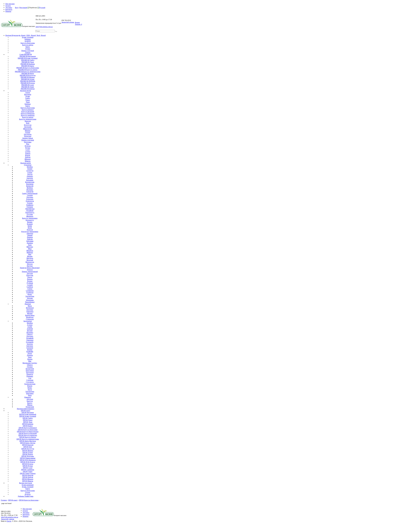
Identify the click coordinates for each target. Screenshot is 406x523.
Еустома (30, 214)
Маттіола (30, 258)
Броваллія (29, 186)
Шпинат (28, 159)
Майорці (30, 252)
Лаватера (30, 233)
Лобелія (30, 239)
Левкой (29, 235)
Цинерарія (30, 300)
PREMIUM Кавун (27, 66)
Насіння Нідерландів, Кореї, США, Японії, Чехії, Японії (25, 35)
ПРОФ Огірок (28, 452)
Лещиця (30, 237)
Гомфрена (29, 205)
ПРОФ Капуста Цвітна (27, 437)
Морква (27, 131)
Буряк (28, 96)
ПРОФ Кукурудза (27, 449)
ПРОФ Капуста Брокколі (28, 428)
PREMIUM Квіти (27, 73)
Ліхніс (29, 353)
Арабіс (29, 327)
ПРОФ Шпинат (27, 479)
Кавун (27, 106)
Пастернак (28, 134)
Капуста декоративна (29, 218)
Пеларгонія (30, 369)
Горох (28, 100)
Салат (28, 150)
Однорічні (27, 165)
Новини (8, 11)
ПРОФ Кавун (28, 426)
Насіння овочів (25, 91)
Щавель (27, 161)
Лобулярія (29, 241)
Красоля (30, 230)
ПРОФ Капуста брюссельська (27, 431)
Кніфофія (29, 351)
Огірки (27, 49)
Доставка (8, 7)
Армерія (30, 329)
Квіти (28, 47)
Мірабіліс (29, 251)
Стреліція (29, 380)
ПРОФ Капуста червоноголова (27, 439)
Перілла (30, 270)
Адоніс (29, 172)
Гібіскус (30, 334)
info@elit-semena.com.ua (44, 27)
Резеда (29, 277)
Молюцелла (29, 262)
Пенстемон (30, 370)
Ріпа (27, 144)
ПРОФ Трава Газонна (28, 473)
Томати (27, 52)
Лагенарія (27, 127)
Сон (29, 378)
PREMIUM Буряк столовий (28, 58)
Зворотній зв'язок (68, 22)
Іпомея (29, 169)
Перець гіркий (27, 138)
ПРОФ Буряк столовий (27, 416)
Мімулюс (30, 247)
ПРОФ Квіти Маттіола (27, 441)
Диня (28, 102)
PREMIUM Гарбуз (27, 60)
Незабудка (29, 317)
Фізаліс (27, 155)
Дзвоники (29, 311)
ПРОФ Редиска (27, 464)
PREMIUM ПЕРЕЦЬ (27, 81)
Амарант (30, 176)
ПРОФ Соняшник (27, 470)
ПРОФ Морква (27, 450)
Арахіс (27, 92)
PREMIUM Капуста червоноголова (27, 71)
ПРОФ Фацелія (27, 475)
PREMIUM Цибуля (27, 89)
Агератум (29, 171)
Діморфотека (29, 209)
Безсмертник (29, 182)
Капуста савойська (27, 115)
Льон (30, 245)
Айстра (29, 174)
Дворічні (28, 304)
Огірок (27, 132)
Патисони (27, 136)
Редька (27, 148)
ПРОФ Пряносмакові (27, 458)
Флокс (29, 294)
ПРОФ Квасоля (27, 445)
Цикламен (30, 393)
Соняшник (30, 290)
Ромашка (30, 376)
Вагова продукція (25, 483)
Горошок (30, 207)
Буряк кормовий (28, 485)
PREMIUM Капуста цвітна (27, 70)
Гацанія (30, 195)
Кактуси (30, 401)
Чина (30, 395)
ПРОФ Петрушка (27, 456)
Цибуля (27, 157)
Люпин (29, 359)
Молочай (30, 260)
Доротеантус (29, 212)
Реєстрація (23, 7)
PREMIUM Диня (28, 62)
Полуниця (30, 372)
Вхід (16, 7)
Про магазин (10, 4)
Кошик (78, 23)
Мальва (29, 256)
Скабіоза (30, 287)
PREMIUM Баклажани (28, 56)
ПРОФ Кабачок (27, 424)
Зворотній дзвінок (7, 519)
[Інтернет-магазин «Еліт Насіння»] (11, 26)
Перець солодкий (27, 51)
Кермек (29, 222)
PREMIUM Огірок (27, 79)
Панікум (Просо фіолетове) (30, 268)
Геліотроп (29, 199)
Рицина (30, 279)
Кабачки (28, 39)
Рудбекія (30, 283)
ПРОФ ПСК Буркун (27, 462)
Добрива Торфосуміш (25, 496)
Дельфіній (29, 211)
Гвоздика (30, 197)
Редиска (28, 146)
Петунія (30, 273)
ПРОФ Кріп (27, 447)
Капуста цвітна (27, 45)
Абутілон (30, 399)
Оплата (8, 6)
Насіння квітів (25, 163)
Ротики (29, 281)
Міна (30, 249)
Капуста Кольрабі (27, 111)
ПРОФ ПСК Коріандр (28, 460)
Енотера (30, 344)
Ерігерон (30, 346)
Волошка (30, 190)
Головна (4, 500)
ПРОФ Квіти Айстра (27, 443)
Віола (30, 306)
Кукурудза (27, 125)
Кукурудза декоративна (29, 231)
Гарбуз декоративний (29, 193)
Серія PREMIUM (25, 54)
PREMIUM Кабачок (28, 64)
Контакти (8, 9)
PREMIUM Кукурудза (28, 75)
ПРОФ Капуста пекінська (27, 435)
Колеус (29, 403)
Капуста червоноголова (27, 119)
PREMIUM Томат (27, 87)
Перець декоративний (30, 271)
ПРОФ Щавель (27, 481)
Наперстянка (29, 315)
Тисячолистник (29, 384)
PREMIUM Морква (28, 77)
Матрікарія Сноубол (30, 363)
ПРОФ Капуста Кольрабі (28, 433)
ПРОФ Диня (27, 422)
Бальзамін (29, 180)
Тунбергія (29, 292)
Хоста (30, 390)
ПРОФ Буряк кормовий (27, 414)
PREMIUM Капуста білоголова (27, 68)
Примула (30, 374)
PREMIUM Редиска (28, 83)
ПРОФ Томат (27, 471)
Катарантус (30, 220)
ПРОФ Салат (27, 468)
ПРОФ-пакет (25, 410)
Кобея (30, 226)
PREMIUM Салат (27, 85)
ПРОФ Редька (28, 466)
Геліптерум (30, 201)
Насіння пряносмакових (25, 409)
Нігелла (30, 264)
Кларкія (30, 224)
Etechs (9, 521)
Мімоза (29, 405)
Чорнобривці (29, 302)
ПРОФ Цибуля (27, 477)
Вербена (30, 188)
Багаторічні (28, 321)
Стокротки (30, 319)
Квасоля (28, 121)
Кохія (30, 228)
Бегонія (29, 330)
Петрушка (27, 142)
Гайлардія (29, 191)
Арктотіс (30, 178)
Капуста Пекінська (27, 113)
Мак (29, 254)
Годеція (29, 203)
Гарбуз (27, 98)
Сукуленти (30, 382)
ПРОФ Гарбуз (28, 418)
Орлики (30, 367)
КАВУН (28, 41)
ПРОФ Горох (27, 420)
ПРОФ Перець (27, 454)
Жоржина (29, 216)
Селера (27, 151)
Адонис (30, 325)
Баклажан (27, 94)
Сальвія (30, 285)
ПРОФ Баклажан (28, 412)
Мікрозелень (27, 129)
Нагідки (30, 266)
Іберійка (30, 167)
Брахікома (29, 184)
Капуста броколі (28, 110)
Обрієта (30, 365)
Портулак (29, 275)
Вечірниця (30, 308)
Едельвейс (30, 342)
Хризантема (29, 296)
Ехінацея (30, 348)
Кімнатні (27, 397)
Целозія (30, 298)
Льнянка (30, 243)
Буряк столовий (27, 37)
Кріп (27, 123)
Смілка (29, 289)
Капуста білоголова (28, 43)
